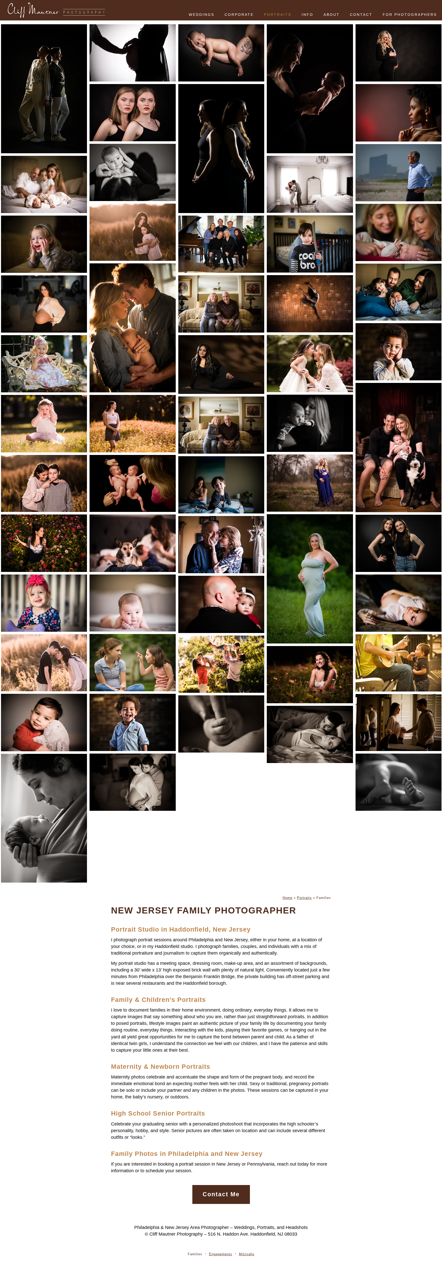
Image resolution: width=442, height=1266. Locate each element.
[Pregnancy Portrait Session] (310, 734)
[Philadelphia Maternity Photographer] (44, 304)
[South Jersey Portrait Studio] (398, 351)
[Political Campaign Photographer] (398, 172)
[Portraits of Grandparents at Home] (221, 425)
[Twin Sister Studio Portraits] (221, 148)
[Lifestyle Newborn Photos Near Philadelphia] (132, 328)
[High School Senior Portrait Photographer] (310, 674)
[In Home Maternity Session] (398, 603)
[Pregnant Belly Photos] (132, 782)
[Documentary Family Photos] (310, 244)
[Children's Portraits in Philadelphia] (132, 722)
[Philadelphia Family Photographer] (398, 232)
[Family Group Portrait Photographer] (221, 244)
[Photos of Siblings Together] (44, 483)
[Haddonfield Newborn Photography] (221, 52)
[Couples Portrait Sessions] (221, 544)
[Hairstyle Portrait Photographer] (221, 364)
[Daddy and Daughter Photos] (221, 604)
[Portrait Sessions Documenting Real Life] (44, 423)
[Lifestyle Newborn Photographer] (310, 423)
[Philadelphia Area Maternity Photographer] (398, 722)
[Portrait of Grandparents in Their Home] (221, 304)
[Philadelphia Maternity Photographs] (398, 52)
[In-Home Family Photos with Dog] (398, 447)
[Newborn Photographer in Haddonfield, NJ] (44, 818)
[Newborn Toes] (398, 782)
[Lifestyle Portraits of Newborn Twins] (132, 483)
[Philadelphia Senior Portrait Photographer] (44, 543)
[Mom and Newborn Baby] (310, 88)
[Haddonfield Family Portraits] (132, 232)
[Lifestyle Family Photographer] (132, 603)
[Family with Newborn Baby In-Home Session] (44, 184)
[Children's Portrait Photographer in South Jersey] (44, 363)
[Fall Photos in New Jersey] (44, 662)
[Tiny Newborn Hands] (221, 724)
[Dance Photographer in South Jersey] (310, 303)
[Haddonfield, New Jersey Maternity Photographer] (310, 578)
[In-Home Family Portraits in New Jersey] (398, 292)
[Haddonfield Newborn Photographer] (132, 172)
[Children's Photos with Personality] (44, 244)
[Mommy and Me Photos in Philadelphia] (310, 363)
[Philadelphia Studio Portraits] (132, 112)
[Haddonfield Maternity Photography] (132, 52)
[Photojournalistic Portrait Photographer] (398, 662)
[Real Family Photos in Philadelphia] (132, 662)
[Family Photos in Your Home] (221, 484)
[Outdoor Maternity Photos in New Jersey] (310, 483)
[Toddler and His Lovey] (44, 722)
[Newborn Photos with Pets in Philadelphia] (132, 543)
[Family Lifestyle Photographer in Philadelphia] (310, 184)
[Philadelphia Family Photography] (221, 664)
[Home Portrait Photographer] (44, 603)
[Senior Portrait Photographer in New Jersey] (132, 423)
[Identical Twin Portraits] (398, 543)
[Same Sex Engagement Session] (44, 88)
